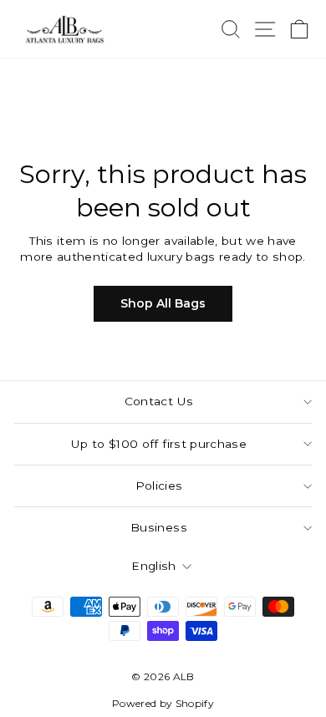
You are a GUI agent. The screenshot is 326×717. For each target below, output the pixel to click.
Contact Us (159, 401)
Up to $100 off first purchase (159, 443)
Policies (159, 485)
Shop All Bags (163, 303)
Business (158, 527)
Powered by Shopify (163, 703)
